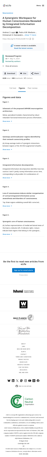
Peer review (32, 88)
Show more (6, 121)
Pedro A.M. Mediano (27, 32)
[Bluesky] (8, 381)
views (6, 78)
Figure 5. (6, 215)
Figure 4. (6, 187)
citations (28, 78)
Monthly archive (23, 364)
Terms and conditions (23, 357)
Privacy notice (23, 275)
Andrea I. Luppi (10, 32)
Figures (22, 88)
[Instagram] (25, 381)
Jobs (23, 346)
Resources (23, 370)
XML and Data (23, 372)
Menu (39, 5)
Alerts (23, 351)
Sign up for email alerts (23, 270)
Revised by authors (12, 61)
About (23, 344)
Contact (24, 354)
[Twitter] (17, 381)
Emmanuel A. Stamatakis (13, 35)
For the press (23, 367)
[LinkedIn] (13, 381)
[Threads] (33, 381)
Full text (13, 88)
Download (11, 73)
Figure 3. (6, 158)
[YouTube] (29, 381)
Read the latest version (23, 48)
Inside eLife (23, 362)
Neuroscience (8, 13)
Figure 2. (6, 130)
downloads (17, 78)
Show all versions (11, 66)
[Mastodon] (21, 381)
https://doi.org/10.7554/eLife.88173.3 (16, 39)
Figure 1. (6, 102)
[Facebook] (38, 381)
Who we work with (23, 349)
